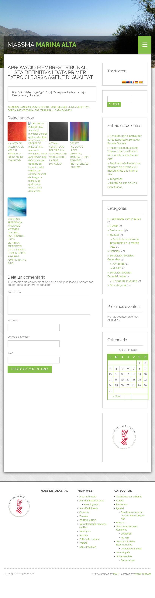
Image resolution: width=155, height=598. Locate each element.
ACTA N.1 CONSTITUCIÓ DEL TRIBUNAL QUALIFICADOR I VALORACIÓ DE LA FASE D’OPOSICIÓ (58, 153)
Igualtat (114, 234)
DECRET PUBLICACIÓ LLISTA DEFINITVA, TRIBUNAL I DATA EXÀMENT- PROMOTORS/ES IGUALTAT (79, 155)
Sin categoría (118, 285)
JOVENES (118, 263)
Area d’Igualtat (91, 504)
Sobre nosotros (124, 556)
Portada (83, 543)
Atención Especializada (91, 500)
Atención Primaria (88, 508)
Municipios (85, 531)
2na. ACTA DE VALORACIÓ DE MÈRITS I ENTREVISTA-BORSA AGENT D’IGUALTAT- (16, 152)
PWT (116, 573)
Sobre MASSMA (87, 547)
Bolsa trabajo (76, 92)
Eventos (83, 516)
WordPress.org (142, 573)
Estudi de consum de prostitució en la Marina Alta (124, 243)
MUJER (117, 268)
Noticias (34, 95)
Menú (144, 45)
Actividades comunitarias (125, 218)
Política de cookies (89, 539)
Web (10, 353)
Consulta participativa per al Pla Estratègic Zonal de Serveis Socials (124, 139)
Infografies (116, 178)
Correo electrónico (19, 336)
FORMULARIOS (87, 520)
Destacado (19, 95)
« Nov (116, 396)
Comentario (14, 292)
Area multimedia (87, 496)
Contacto (84, 512)
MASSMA (42, 45)
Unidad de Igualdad (124, 280)
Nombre (13, 320)
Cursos (114, 225)
